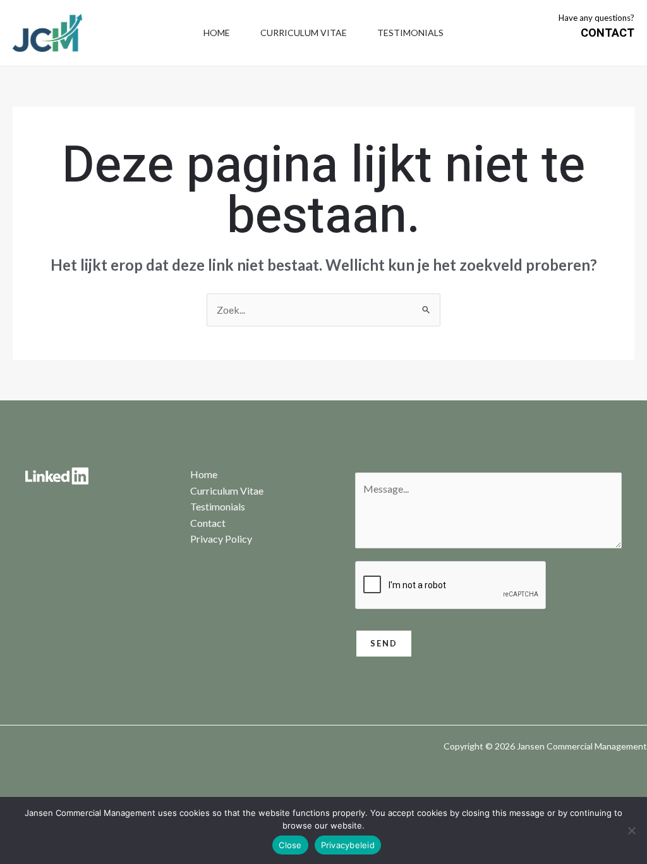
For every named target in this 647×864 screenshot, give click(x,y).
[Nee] (631, 830)
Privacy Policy (221, 539)
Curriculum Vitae (303, 32)
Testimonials (410, 32)
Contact (208, 523)
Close (290, 845)
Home (216, 32)
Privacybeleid (348, 845)
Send (383, 643)
